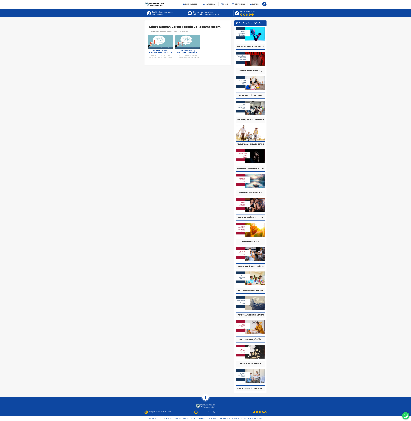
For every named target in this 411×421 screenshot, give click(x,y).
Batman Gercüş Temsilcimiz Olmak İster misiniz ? (160, 53)
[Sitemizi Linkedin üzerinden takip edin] (250, 14)
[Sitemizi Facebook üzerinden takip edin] (241, 14)
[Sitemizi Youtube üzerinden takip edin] (252, 14)
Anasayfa (152, 31)
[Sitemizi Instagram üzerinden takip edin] (247, 14)
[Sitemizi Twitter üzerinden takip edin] (244, 14)
